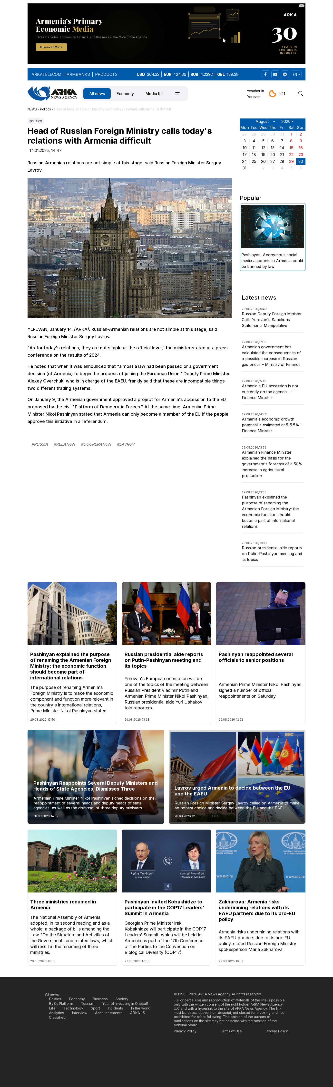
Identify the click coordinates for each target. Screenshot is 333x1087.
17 (245, 154)
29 (291, 161)
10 (245, 147)
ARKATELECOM (46, 74)
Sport (95, 1008)
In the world (140, 1008)
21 (282, 154)
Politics (35, 121)
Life (52, 1008)
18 (254, 154)
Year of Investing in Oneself (125, 1003)
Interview (79, 1012)
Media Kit (154, 93)
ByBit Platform (61, 1003)
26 (263, 161)
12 (263, 147)
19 (263, 154)
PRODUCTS (106, 74)
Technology (73, 1008)
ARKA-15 (137, 1012)
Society (122, 999)
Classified (57, 1017)
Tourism (87, 1003)
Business (100, 999)
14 (282, 147)
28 (282, 161)
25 (254, 161)
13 (272, 147)
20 (272, 154)
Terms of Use (231, 1031)
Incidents (115, 1008)
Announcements (108, 1012)
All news (97, 93)
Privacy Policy (185, 1031)
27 (272, 161)
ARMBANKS (78, 74)
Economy (125, 93)
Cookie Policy (276, 1031)
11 (254, 147)
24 (244, 161)
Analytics (56, 1012)
